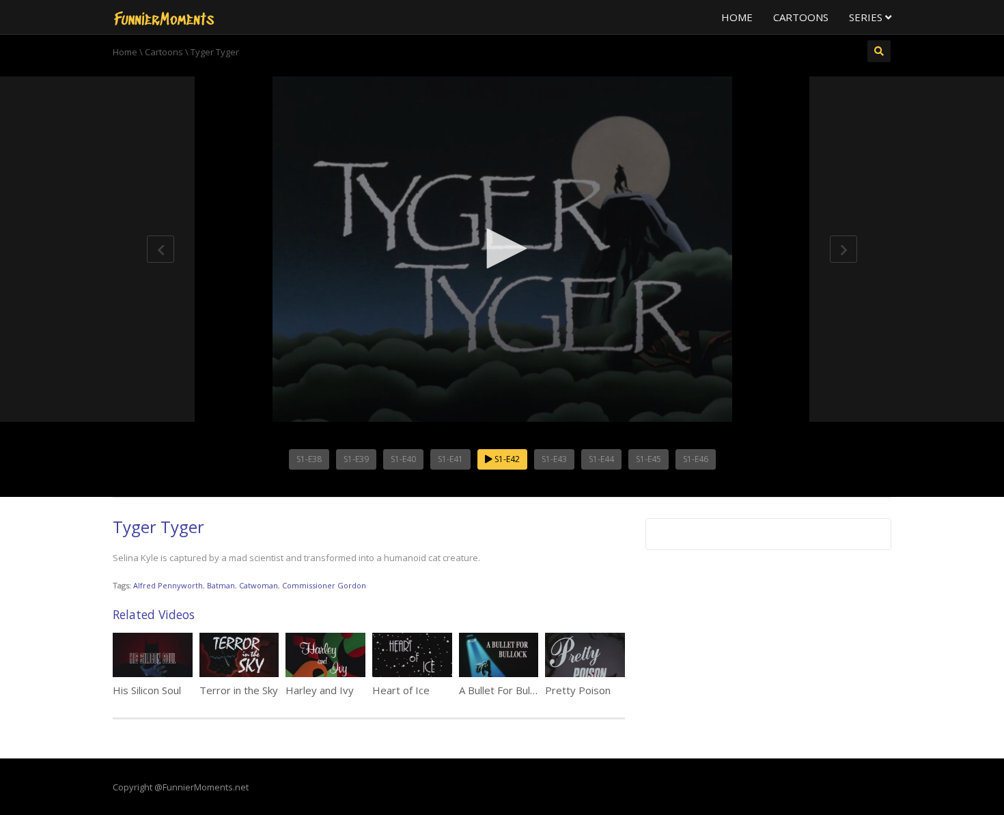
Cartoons (800, 17)
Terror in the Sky (238, 690)
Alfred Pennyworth (168, 585)
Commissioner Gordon (324, 585)
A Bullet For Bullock (503, 690)
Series (867, 17)
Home (737, 17)
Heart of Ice (401, 690)
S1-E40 (403, 459)
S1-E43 (554, 459)
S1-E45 (648, 459)
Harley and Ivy (319, 690)
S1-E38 (309, 459)
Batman (221, 585)
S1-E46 (695, 459)
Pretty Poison (578, 690)
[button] (502, 248)
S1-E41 (450, 459)
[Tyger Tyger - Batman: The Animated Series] (164, 17)
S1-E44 (601, 459)
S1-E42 (506, 459)
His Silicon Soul (147, 690)
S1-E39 (356, 459)
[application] (502, 249)
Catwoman (258, 585)
